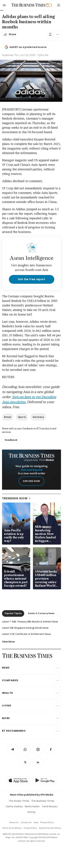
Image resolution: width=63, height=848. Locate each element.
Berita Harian (32, 806)
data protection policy (50, 828)
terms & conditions (12, 828)
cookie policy (30, 828)
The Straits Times (19, 801)
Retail (7, 417)
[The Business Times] (28, 5)
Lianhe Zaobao (14, 806)
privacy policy (47, 822)
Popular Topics (13, 613)
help (36, 822)
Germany (38, 417)
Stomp (31, 812)
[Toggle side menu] (4, 5)
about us (14, 822)
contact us (26, 822)
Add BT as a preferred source (28, 47)
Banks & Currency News (41, 613)
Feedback (11, 440)
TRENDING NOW (15, 498)
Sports (22, 417)
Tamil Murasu (49, 806)
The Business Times (42, 801)
